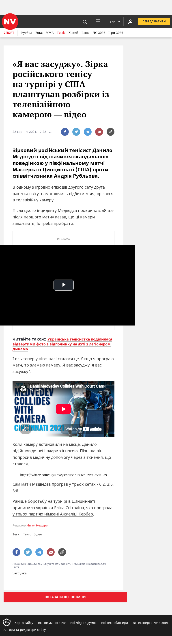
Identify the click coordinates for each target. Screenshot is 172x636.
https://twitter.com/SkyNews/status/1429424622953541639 (63, 475)
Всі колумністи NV (52, 623)
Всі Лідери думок (83, 623)
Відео (38, 534)
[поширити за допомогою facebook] (65, 132)
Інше (86, 32)
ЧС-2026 (99, 32)
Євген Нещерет (38, 525)
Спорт (9, 32)
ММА (50, 32)
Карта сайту (24, 623)
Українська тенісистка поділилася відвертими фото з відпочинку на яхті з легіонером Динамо (62, 344)
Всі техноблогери (114, 623)
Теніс (61, 32)
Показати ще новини (65, 597)
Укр (112, 21)
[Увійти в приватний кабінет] (130, 21)
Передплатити (154, 21)
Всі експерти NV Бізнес (150, 623)
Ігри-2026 (115, 32)
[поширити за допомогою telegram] (88, 132)
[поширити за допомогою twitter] (76, 132)
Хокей (73, 32)
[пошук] (85, 21)
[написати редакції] (99, 132)
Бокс (39, 32)
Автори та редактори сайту (25, 629)
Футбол (26, 32)
